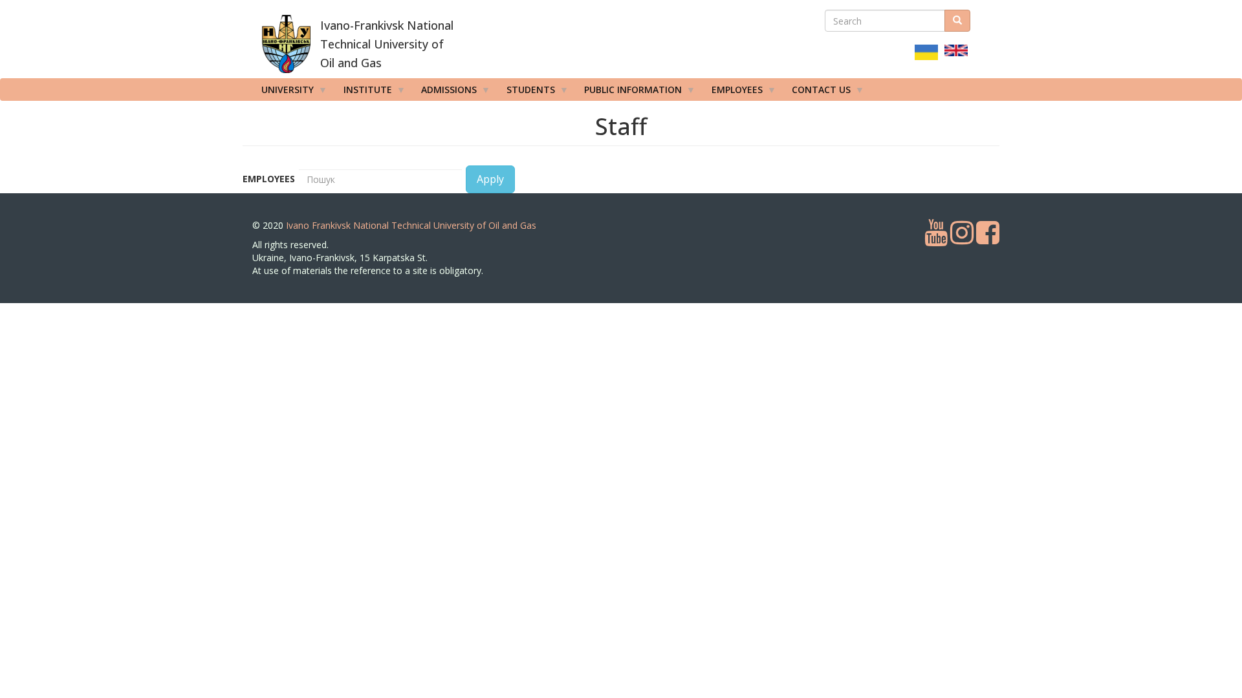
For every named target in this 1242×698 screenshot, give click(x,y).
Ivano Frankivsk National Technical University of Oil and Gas (411, 225)
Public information (628, 92)
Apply (490, 179)
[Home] (286, 44)
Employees (269, 179)
